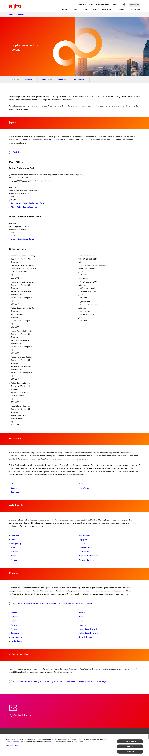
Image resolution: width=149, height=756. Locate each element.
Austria (14, 613)
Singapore (82, 539)
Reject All (130, 746)
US (12, 484)
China (13, 539)
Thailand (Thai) (85, 548)
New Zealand (84, 535)
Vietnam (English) (86, 560)
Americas (28, 79)
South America (84, 488)
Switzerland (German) (88, 633)
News (91, 4)
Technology (121, 9)
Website (17, 152)
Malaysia (15, 560)
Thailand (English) (86, 552)
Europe (60, 79)
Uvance (95, 9)
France (14, 629)
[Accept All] (81, 739)
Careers (114, 4)
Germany (15, 633)
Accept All (130, 751)
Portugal (82, 617)
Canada (14, 488)
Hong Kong (16, 544)
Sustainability (135, 9)
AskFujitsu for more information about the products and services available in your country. (52, 603)
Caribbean (15, 492)
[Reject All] (16, 741)
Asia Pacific (44, 79)
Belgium (14, 617)
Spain (80, 621)
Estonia (14, 621)
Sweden (82, 625)
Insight (87, 9)
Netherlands (16, 641)
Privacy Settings (130, 741)
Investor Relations (102, 4)
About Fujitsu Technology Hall (24, 207)
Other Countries (78, 79)
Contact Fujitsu (22, 715)
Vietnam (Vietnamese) (88, 556)
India (13, 548)
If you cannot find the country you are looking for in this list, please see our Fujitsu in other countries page (59, 681)
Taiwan (81, 544)
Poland (81, 613)
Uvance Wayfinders (107, 9)
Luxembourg (16, 637)
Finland (14, 625)
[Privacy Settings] (51, 741)
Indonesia (15, 552)
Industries (64, 9)
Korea (13, 556)
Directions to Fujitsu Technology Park (27, 203)
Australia (15, 535)
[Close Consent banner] (146, 736)
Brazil (80, 484)
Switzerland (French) (87, 629)
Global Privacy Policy (12, 745)
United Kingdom (85, 637)
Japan (14, 79)
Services (76, 9)
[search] (138, 5)
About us (81, 4)
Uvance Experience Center (23, 239)
